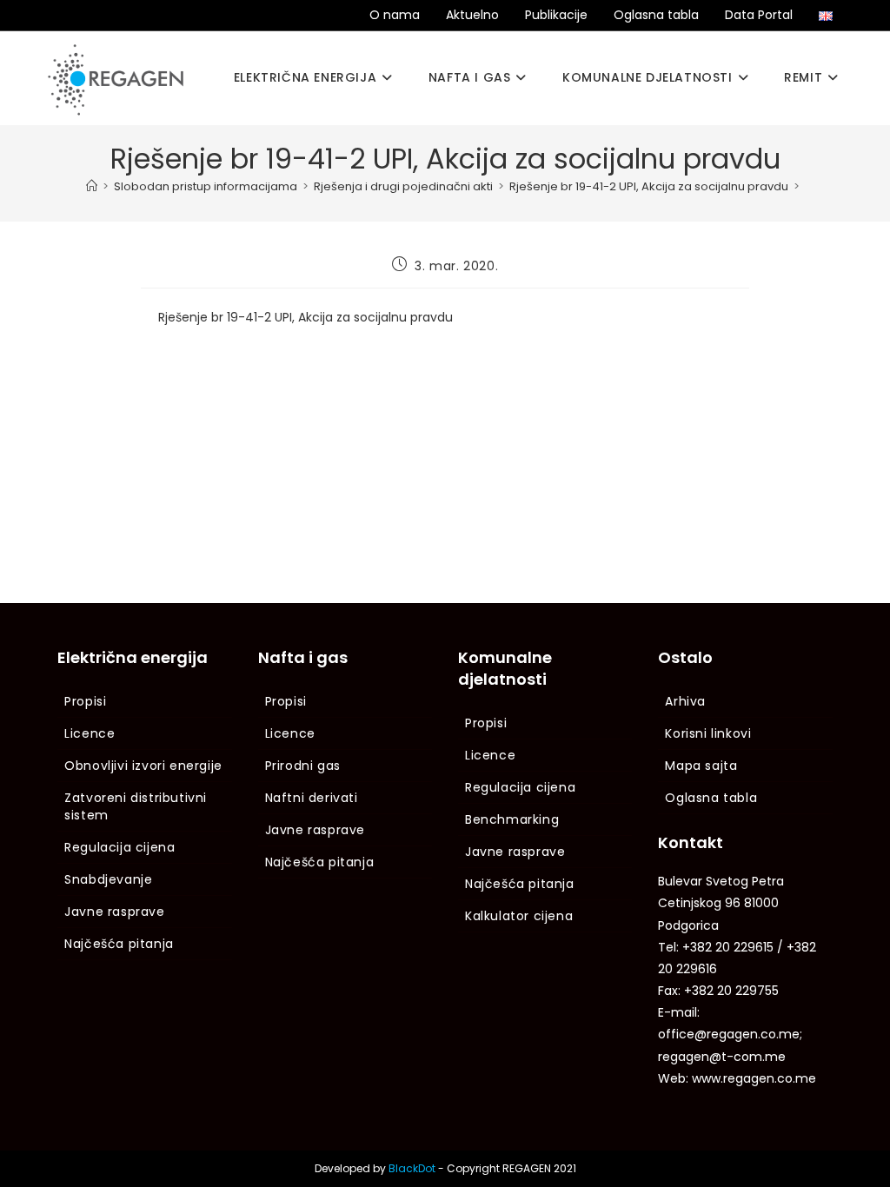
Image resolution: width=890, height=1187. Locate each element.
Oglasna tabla (656, 14)
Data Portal (759, 14)
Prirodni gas (303, 765)
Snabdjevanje (108, 879)
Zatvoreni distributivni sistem (135, 806)
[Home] (91, 186)
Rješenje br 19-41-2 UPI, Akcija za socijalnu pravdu (305, 317)
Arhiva (685, 701)
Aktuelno (472, 14)
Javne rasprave (114, 911)
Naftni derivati (311, 797)
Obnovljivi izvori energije (143, 765)
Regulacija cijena (119, 847)
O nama (394, 14)
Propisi (85, 701)
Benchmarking (512, 819)
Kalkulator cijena (519, 916)
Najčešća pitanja (119, 943)
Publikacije (556, 14)
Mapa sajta (701, 765)
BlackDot (412, 1168)
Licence (89, 733)
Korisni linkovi (708, 733)
